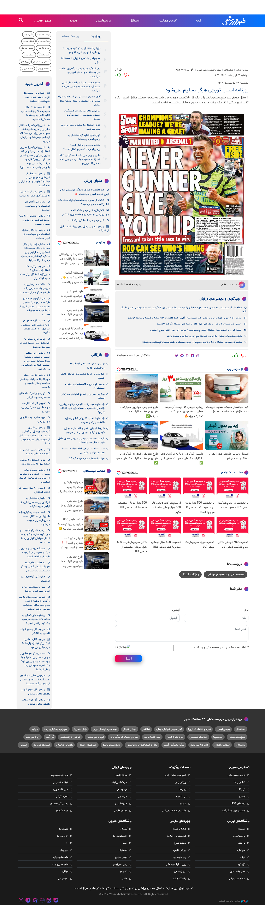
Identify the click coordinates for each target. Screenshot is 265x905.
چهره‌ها (182, 789)
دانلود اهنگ (44, 54)
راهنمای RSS (238, 804)
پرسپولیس (103, 20)
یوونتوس (63, 879)
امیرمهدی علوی (87, 745)
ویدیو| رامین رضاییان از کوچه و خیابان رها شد (34, 452)
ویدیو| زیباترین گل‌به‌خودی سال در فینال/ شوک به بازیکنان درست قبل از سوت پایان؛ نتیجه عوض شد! (34, 436)
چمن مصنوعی (43, 34)
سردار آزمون (121, 775)
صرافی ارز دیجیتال (41, 61)
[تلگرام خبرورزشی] (28, 900)
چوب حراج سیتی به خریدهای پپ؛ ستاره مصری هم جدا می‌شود (35, 343)
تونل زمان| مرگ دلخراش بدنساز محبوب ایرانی (34, 395)
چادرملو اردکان (175, 737)
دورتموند (63, 829)
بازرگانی (96, 354)
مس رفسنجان (237, 871)
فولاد (242, 857)
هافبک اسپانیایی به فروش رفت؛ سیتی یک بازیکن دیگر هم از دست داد (34, 288)
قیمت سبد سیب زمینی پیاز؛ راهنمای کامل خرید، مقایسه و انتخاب (81, 440)
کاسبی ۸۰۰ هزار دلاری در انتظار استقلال (34, 490)
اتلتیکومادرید (120, 836)
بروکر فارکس (43, 48)
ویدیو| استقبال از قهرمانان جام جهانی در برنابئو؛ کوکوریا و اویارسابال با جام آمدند (34, 180)
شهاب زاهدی (222, 745)
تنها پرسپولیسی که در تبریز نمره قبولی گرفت (35, 589)
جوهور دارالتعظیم (70, 737)
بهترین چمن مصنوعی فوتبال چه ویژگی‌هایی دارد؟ (87, 366)
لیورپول (64, 850)
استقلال (135, 20)
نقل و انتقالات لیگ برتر (124, 737)
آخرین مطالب (168, 20)
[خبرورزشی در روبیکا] (42, 900)
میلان (65, 871)
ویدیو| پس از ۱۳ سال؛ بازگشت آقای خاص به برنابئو (34, 194)
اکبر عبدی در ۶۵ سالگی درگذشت (86, 220)
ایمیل (176, 610)
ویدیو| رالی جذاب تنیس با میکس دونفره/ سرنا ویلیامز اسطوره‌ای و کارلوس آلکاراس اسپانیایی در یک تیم (36, 361)
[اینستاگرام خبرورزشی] (21, 900)
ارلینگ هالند (179, 879)
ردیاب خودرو (43, 41)
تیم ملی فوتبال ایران (105, 729)
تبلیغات (241, 789)
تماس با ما (239, 782)
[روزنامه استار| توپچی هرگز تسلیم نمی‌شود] (181, 194)
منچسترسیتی (237, 737)
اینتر (124, 843)
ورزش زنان (180, 782)
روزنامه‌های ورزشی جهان (209, 70)
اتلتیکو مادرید (42, 745)
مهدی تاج (122, 789)
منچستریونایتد (111, 745)
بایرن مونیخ (120, 857)
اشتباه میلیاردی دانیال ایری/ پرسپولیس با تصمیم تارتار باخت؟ (81, 147)
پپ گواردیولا (179, 857)
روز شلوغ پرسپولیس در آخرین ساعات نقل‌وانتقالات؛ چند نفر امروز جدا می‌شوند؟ (79, 73)
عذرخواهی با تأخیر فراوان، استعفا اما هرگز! (80, 60)
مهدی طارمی (120, 811)
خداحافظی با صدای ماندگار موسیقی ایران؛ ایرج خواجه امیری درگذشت (84, 192)
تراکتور (146, 729)
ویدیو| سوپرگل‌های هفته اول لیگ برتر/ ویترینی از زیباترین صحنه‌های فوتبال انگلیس (34, 476)
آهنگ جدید (28, 41)
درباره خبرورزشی (236, 775)
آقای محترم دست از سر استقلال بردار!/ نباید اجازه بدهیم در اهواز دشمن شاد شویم (79, 101)
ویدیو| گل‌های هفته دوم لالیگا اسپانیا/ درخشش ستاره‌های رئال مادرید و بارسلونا (35, 381)
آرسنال (123, 829)
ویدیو (73, 20)
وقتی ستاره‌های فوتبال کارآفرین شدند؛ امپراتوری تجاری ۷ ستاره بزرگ (204, 336)
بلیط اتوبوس (43, 68)
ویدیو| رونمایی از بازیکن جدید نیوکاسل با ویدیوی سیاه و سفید (34, 220)
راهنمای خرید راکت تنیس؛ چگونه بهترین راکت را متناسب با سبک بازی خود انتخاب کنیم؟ (82, 408)
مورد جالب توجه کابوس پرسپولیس (35, 419)
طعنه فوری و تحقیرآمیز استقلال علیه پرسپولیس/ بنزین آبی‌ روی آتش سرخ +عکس (195, 330)
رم (67, 843)
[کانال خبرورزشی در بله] (55, 900)
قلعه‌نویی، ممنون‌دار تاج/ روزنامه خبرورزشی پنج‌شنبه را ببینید (36, 97)
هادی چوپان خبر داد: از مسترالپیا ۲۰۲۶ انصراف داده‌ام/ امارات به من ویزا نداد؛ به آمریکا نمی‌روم (79, 159)
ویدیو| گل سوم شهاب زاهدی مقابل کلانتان (35, 692)
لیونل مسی (180, 871)
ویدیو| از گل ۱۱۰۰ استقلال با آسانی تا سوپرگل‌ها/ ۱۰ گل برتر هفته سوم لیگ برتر (35, 272)
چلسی (23, 745)
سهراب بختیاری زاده (55, 729)
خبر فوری (28, 34)
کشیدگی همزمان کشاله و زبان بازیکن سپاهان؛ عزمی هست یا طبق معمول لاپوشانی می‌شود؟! (192, 342)
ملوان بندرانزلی (237, 879)
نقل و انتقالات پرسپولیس (142, 745)
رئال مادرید (80, 729)
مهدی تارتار (129, 729)
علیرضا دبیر (121, 804)
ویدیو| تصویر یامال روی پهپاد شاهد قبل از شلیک (84, 228)
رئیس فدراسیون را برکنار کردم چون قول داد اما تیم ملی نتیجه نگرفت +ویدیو (199, 324)
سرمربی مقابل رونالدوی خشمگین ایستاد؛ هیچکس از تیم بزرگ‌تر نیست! (82, 115)
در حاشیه (181, 796)
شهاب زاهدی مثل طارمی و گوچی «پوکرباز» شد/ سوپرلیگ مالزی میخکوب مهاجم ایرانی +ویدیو (34, 603)
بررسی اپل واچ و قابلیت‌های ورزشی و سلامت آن (85, 386)
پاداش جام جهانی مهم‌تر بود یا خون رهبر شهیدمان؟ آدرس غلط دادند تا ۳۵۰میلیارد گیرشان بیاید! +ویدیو (184, 318)
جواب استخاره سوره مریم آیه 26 (87, 459)
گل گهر (50, 737)
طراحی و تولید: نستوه (229, 901)
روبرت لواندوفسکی (176, 864)
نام (246, 610)
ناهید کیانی (62, 796)
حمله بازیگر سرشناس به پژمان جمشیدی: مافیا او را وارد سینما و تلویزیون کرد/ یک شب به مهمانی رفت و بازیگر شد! (183, 310)
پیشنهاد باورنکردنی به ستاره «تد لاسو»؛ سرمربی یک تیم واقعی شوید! (36, 619)
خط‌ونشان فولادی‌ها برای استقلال (35, 579)
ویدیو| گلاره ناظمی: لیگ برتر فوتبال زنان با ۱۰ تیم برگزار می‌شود (36, 643)
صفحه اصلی (242, 70)
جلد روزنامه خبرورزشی (174, 811)
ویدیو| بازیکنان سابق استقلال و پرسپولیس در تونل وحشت (36, 234)
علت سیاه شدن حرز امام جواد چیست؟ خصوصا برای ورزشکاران (83, 451)
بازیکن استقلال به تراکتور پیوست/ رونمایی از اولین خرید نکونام (81, 50)
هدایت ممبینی (198, 737)
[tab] (96, 37)
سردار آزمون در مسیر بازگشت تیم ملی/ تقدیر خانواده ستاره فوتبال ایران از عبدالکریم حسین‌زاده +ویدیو (34, 307)
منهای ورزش (93, 180)
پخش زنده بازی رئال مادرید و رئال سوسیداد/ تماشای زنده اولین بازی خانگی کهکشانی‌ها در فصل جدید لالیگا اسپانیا (35, 252)
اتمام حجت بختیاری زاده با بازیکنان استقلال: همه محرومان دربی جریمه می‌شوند (81, 87)
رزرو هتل (24, 61)
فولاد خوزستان (95, 737)
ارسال (128, 658)
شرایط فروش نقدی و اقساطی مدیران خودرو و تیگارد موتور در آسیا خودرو (84, 430)
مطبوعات (228, 70)
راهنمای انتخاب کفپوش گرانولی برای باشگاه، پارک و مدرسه (85, 420)
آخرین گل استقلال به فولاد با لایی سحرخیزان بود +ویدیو (35, 407)
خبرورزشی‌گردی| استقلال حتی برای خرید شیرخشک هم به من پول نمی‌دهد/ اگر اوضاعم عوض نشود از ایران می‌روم (34, 133)
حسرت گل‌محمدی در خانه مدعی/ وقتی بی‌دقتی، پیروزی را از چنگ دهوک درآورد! (35, 327)
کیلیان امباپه (179, 829)
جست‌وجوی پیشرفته (233, 811)
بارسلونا (218, 737)
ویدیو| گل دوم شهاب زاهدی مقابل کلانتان (36, 702)
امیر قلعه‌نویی (152, 737)
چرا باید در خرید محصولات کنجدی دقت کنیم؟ (83, 376)
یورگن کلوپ (179, 850)
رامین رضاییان (64, 745)
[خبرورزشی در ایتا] (48, 900)
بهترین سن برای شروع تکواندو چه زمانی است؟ (83, 396)
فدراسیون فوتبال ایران (169, 729)
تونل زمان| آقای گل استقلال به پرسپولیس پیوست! (84, 137)
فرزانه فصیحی (60, 782)
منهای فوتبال (42, 20)
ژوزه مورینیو (32, 737)
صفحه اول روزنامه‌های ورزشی (226, 574)
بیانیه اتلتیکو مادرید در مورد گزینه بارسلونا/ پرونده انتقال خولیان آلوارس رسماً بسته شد (35, 536)
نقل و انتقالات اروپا (199, 729)
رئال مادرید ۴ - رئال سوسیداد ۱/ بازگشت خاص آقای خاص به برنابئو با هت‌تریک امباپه (35, 113)
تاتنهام (123, 871)
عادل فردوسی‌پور (59, 775)
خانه (199, 20)
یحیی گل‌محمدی (59, 804)
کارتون (182, 804)
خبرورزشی (234, 20)
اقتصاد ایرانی (27, 68)
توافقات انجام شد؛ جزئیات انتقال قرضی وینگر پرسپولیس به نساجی (35, 567)
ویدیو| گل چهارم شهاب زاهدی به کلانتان (35, 631)
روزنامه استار (190, 574)
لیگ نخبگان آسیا (174, 745)
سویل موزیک (27, 48)
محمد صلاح (180, 843)
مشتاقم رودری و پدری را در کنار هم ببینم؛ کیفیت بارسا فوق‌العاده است (34, 553)
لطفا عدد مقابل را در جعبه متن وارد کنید (220, 647)
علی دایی (122, 796)
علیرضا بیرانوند (199, 745)
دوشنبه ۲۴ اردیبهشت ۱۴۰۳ (233, 83)
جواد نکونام (62, 811)
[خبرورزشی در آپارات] (35, 900)
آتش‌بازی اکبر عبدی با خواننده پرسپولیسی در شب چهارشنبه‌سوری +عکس (85, 212)
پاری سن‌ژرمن (120, 864)
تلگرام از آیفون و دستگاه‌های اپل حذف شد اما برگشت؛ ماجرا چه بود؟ (83, 202)
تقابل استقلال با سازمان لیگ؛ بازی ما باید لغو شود (80, 127)
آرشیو (242, 796)
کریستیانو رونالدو (176, 836)
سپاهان (240, 745)
